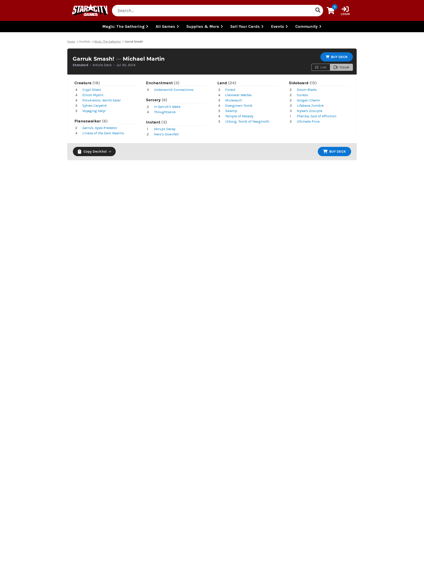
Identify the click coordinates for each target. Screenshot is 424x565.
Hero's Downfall (166, 134)
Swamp (231, 111)
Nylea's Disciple (309, 111)
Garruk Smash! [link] (134, 41)
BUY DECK (339, 57)
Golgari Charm (308, 100)
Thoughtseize (165, 112)
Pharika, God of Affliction (316, 116)
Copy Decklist (95, 151)
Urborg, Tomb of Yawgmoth (247, 121)
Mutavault (233, 100)
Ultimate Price (308, 121)
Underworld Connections (173, 90)
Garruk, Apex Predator (99, 128)
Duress (302, 95)
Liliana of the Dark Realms (103, 133)
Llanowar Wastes (238, 95)
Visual (344, 67)
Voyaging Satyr (94, 111)
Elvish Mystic (93, 95)
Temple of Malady (239, 116)
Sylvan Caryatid (94, 105)
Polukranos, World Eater (101, 100)
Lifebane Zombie (310, 105)
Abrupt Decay (164, 129)
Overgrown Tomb (238, 105)
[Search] (317, 10)
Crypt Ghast (91, 90)
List (323, 67)
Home (71, 41)
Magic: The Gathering (107, 41)
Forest (230, 90)
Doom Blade (306, 90)
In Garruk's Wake (167, 107)
